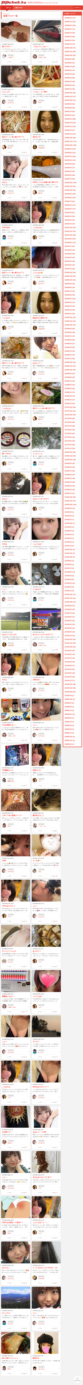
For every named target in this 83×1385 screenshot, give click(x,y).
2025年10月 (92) (70, 55)
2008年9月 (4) (69, 744)
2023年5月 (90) (70, 164)
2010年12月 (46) (70, 684)
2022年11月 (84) (70, 186)
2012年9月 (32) (70, 605)
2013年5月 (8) (69, 576)
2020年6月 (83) (70, 295)
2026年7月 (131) (70, 21)
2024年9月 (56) (70, 104)
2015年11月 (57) (70, 501)
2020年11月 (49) (70, 276)
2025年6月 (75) (70, 70)
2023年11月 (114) (70, 141)
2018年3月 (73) (70, 396)
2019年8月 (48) (70, 332)
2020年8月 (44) (70, 287)
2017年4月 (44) (70, 437)
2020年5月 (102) (70, 299)
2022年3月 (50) (70, 216)
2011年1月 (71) (70, 680)
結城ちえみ (11, 781)
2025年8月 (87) (70, 63)
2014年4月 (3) (69, 534)
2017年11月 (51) (70, 411)
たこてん (10, 238)
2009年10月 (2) (70, 699)
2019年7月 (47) (70, 336)
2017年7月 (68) (70, 426)
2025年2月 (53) (70, 85)
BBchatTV (29, 2)
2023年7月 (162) (70, 156)
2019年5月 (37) (70, 343)
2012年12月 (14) (70, 594)
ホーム (8, 7)
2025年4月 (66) (70, 78)
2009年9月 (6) (69, 703)
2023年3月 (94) (70, 171)
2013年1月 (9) (69, 591)
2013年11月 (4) (70, 553)
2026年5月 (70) (70, 29)
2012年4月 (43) (70, 624)
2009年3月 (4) (69, 725)
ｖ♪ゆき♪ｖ (11, 57)
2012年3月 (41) (70, 628)
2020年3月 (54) (70, 306)
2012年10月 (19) (70, 602)
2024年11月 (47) (70, 96)
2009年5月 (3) (69, 718)
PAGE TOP (77, 1379)
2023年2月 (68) (70, 175)
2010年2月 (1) (69, 695)
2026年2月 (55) (70, 40)
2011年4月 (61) (70, 669)
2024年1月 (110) (70, 134)
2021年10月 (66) (70, 235)
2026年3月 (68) (70, 36)
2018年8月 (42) (70, 377)
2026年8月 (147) (70, 18)
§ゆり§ (10, 148)
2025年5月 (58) (70, 74)
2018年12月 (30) (70, 362)
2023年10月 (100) (70, 145)
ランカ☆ (10, 962)
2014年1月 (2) (69, 546)
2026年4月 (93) (70, 33)
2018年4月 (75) (70, 392)
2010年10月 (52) (70, 692)
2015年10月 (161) (70, 504)
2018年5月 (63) (70, 388)
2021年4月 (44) (70, 257)
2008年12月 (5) (70, 737)
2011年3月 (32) (70, 673)
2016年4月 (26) (70, 482)
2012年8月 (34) (70, 609)
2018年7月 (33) (70, 381)
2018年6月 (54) (70, 385)
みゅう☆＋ (41, 283)
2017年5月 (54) (70, 433)
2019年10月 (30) (70, 325)
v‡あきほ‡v (41, 148)
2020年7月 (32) (70, 291)
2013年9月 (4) (69, 561)
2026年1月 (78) (70, 44)
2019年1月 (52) (70, 358)
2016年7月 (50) (70, 471)
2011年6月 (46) (70, 662)
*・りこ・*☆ (42, 826)
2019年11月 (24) (70, 321)
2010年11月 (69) (70, 688)
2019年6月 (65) (70, 340)
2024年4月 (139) (70, 123)
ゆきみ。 (10, 1143)
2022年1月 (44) (70, 224)
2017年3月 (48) (70, 441)
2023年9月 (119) (70, 149)
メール (9, 62)
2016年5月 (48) (70, 478)
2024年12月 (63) (70, 93)
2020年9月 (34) (70, 284)
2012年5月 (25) (70, 620)
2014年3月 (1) (69, 538)
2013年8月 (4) (69, 564)
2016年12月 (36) (70, 452)
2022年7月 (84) (70, 201)
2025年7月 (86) (70, 66)
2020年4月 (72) (70, 302)
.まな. (40, 871)
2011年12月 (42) (70, 639)
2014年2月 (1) (69, 542)
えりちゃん (11, 102)
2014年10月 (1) (70, 523)
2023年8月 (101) (70, 152)
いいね (24, 62)
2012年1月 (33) (70, 635)
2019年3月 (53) (70, 351)
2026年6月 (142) (70, 25)
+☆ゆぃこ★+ (42, 57)
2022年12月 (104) (70, 182)
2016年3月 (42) (70, 486)
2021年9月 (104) (70, 239)
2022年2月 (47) (70, 220)
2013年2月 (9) (69, 587)
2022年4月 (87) (70, 212)
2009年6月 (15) (70, 714)
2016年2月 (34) (70, 489)
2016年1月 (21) (70, 493)
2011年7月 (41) (70, 658)
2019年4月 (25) (70, 347)
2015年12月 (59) (70, 497)
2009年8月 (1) (69, 707)
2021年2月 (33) (70, 265)
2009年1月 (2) (69, 733)
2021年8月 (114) (70, 242)
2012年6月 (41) (70, 617)
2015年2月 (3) (69, 516)
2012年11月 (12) (70, 598)
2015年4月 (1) (69, 512)
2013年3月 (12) (70, 583)
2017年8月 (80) (70, 422)
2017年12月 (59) (70, 407)
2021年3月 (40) (70, 261)
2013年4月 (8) (69, 579)
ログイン (78, 7)
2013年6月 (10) (70, 572)
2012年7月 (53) (70, 613)
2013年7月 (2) (69, 568)
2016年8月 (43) (70, 467)
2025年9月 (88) (70, 59)
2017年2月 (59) (70, 445)
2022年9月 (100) (70, 194)
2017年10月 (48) (70, 415)
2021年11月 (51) (70, 231)
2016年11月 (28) (70, 456)
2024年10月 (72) (70, 100)
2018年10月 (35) (70, 370)
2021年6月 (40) (70, 250)
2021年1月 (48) (70, 269)
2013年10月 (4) (70, 557)
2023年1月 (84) (70, 179)
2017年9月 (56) (70, 418)
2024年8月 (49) (70, 108)
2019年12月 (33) (70, 317)
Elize (39, 102)
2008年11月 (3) (70, 740)
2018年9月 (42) (70, 373)
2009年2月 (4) (69, 729)
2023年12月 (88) (70, 138)
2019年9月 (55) (70, 328)
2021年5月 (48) (70, 254)
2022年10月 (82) (70, 190)
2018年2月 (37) (70, 400)
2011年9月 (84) (70, 650)
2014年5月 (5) (69, 531)
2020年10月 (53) (70, 280)
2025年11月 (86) (70, 51)
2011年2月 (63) (70, 677)
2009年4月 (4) (69, 722)
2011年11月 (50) (70, 643)
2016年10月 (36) (70, 459)
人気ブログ (18, 7)
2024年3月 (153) (70, 126)
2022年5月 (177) (70, 209)
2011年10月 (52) (70, 647)
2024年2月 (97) (70, 130)
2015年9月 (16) (70, 508)
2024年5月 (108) (70, 119)
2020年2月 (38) (70, 310)
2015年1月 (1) (69, 519)
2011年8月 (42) (70, 654)
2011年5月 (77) (70, 665)
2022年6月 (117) (70, 205)
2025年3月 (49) (70, 81)
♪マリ (40, 238)
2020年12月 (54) (70, 272)
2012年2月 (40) (70, 632)
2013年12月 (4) (70, 549)
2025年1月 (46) (70, 89)
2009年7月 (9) (69, 710)
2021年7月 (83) (70, 246)
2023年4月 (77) (70, 167)
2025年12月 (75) (70, 48)
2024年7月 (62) (70, 111)
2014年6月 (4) (69, 527)
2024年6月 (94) (70, 115)
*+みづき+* (41, 1278)
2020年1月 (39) (70, 313)
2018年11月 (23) (70, 366)
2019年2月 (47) (70, 355)
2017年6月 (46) (70, 430)
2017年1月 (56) (70, 448)
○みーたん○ (41, 1369)
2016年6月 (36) (70, 474)
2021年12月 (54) (70, 227)
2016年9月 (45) (70, 463)
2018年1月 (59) (70, 403)
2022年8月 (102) (70, 197)
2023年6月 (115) (70, 160)
